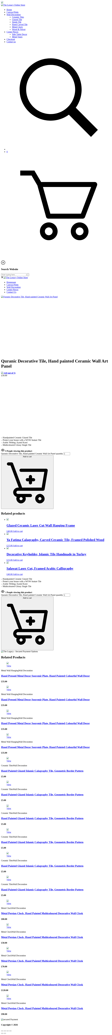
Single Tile (16, 22)
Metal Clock (17, 27)
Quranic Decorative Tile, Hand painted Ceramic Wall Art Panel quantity (32, 453)
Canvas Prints (12, 12)
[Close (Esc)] (2, 1030)
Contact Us (11, 292)
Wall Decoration (14, 14)
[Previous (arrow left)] (2, 1033)
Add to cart (27, 457)
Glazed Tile (17, 19)
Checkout (11, 39)
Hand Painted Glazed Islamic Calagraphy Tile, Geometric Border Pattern (42, 770)
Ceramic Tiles (18, 17)
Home (9, 10)
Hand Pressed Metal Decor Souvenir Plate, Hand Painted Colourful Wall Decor (45, 675)
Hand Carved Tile (19, 24)
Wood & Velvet (18, 29)
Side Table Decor (19, 34)
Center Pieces (12, 32)
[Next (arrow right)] (5, 1033)
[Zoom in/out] (10, 1030)
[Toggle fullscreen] (8, 1030)
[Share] (5, 1030)
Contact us (11, 42)
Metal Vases (17, 37)
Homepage (11, 282)
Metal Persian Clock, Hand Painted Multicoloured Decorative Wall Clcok (42, 913)
